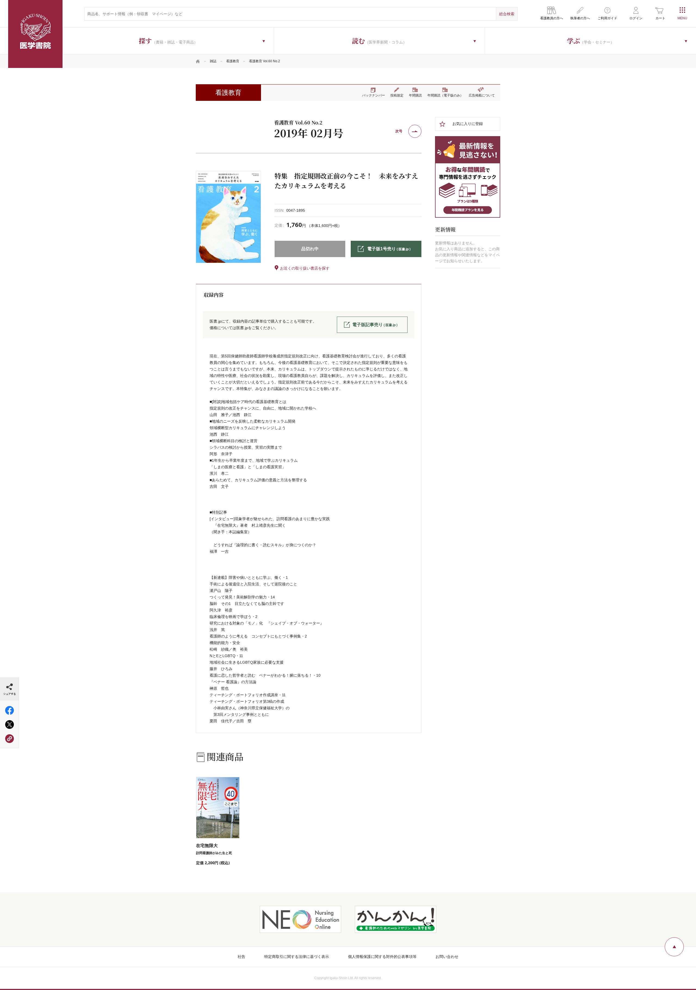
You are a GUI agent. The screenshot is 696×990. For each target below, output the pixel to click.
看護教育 (232, 61)
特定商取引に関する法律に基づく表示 (296, 956)
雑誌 (213, 61)
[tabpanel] (228, 217)
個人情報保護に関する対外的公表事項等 (382, 956)
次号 (398, 131)
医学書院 (35, 34)
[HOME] (198, 61)
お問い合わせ (447, 956)
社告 (241, 956)
